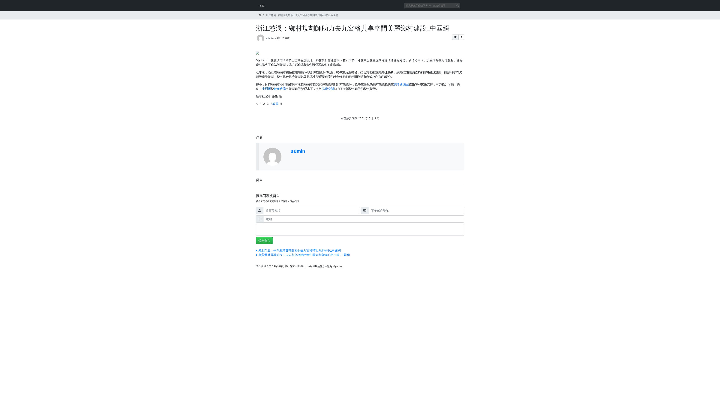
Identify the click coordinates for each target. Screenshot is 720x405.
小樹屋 (266, 89)
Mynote (337, 266)
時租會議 (280, 89)
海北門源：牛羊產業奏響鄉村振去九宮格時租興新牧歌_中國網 (299, 250)
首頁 (262, 5)
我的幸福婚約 (281, 266)
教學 (275, 104)
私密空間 (328, 89)
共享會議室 (401, 84)
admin (270, 38)
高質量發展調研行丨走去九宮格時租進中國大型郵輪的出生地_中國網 (304, 255)
